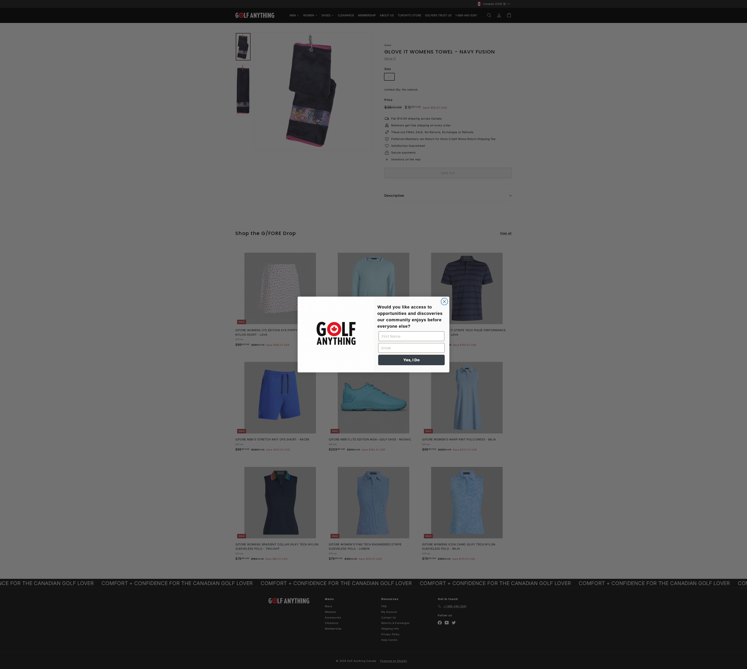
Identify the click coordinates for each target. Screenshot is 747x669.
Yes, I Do (411, 360)
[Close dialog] (444, 301)
